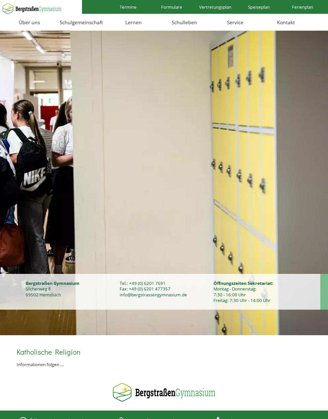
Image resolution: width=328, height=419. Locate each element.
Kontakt (286, 22)
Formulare (171, 7)
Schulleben (184, 22)
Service (235, 22)
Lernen (133, 22)
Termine (128, 7)
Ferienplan (302, 7)
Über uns (29, 22)
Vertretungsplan (215, 7)
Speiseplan (259, 7)
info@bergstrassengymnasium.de (153, 295)
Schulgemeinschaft (81, 22)
